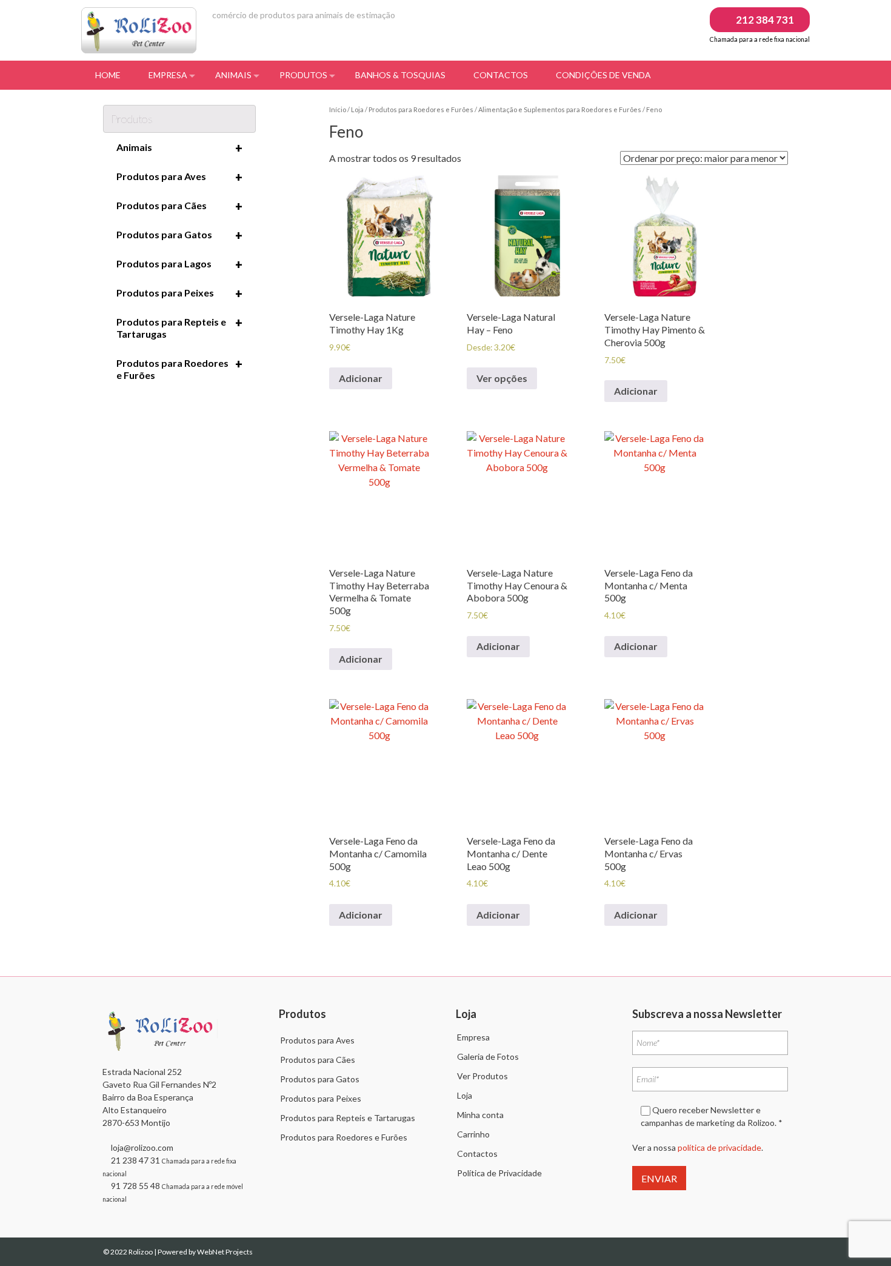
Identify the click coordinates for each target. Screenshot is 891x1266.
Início (337, 109)
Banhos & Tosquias (400, 75)
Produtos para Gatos (179, 235)
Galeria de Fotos (488, 1056)
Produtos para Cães (179, 206)
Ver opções (501, 378)
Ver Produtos (482, 1076)
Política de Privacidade (499, 1173)
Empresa (167, 75)
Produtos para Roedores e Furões (421, 109)
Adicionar (360, 378)
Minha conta (480, 1115)
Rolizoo (141, 1251)
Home (108, 75)
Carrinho (473, 1134)
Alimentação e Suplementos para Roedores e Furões (559, 109)
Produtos (303, 75)
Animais (233, 75)
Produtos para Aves (179, 177)
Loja (357, 109)
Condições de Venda (603, 75)
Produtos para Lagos (179, 264)
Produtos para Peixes (179, 293)
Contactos (500, 75)
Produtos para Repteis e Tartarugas (179, 327)
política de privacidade (719, 1147)
